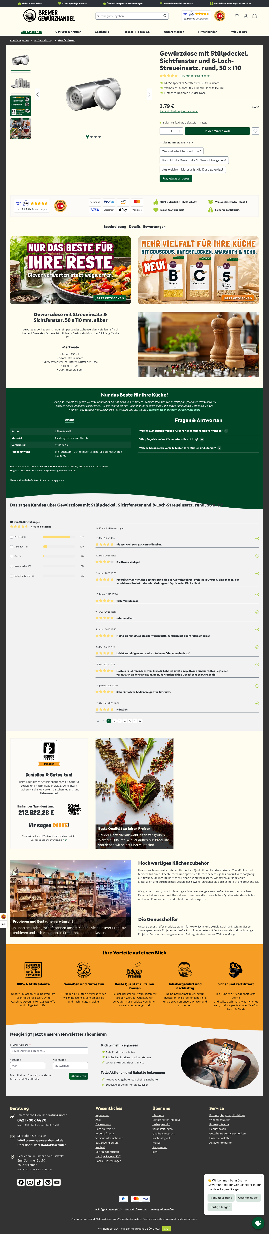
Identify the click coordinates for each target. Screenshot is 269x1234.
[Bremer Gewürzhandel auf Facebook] (21, 1182)
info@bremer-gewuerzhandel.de (40, 1140)
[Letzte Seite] (140, 721)
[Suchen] (164, 16)
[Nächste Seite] (135, 721)
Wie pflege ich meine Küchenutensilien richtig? (168, 439)
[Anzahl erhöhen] (179, 131)
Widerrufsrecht (105, 1133)
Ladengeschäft (161, 1124)
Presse (156, 1142)
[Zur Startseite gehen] (49, 15)
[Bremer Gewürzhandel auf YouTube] (57, 1182)
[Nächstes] (149, 94)
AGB (98, 1119)
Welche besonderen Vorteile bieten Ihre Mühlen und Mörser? (177, 447)
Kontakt (100, 1147)
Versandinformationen (109, 1138)
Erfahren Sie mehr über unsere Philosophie (174, 409)
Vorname (15, 1059)
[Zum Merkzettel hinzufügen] (255, 131)
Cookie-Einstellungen (108, 1161)
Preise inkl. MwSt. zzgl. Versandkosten (179, 111)
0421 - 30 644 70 (31, 1120)
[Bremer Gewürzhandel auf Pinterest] (48, 1182)
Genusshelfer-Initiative (166, 1119)
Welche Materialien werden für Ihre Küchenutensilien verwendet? (181, 430)
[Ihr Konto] (245, 16)
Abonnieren (78, 1076)
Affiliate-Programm (220, 1142)
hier (65, 839)
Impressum (102, 1115)
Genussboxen (217, 1129)
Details (135, 226)
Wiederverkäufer (219, 1119)
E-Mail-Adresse (20, 1045)
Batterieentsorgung (107, 1142)
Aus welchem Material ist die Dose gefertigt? (192, 169)
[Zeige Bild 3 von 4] (95, 137)
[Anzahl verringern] (163, 131)
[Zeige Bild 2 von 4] (91, 137)
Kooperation (159, 1147)
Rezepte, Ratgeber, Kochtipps (227, 1115)
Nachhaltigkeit (161, 1138)
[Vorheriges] (37, 94)
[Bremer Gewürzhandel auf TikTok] (39, 1182)
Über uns (158, 1115)
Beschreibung (115, 226)
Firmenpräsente (219, 1124)
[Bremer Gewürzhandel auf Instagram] (30, 1182)
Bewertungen (154, 226)
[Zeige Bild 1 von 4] (87, 137)
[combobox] (128, 16)
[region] (81, 94)
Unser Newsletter (220, 1138)
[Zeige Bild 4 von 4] (99, 137)
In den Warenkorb (217, 131)
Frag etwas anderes (175, 178)
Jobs (155, 1151)
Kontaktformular (53, 1145)
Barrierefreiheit (105, 1129)
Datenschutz (103, 1124)
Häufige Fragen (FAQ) (108, 1156)
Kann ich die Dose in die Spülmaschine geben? (194, 160)
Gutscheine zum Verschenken (227, 1133)
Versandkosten (125, 1218)
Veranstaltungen (162, 1129)
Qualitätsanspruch (163, 1133)
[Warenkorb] (254, 16)
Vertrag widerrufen (107, 1151)
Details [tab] (69, 419)
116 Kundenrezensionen (195, 75)
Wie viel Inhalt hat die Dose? (181, 151)
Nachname (59, 1059)
